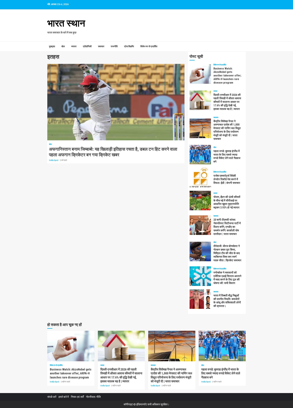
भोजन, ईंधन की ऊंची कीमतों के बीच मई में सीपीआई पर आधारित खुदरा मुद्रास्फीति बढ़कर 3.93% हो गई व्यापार (200, 200)
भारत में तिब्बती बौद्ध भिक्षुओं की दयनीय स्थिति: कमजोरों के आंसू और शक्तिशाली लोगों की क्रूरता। (200, 299)
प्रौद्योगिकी (87, 46)
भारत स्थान (66, 23)
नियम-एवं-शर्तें (77, 396)
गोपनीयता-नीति (93, 396)
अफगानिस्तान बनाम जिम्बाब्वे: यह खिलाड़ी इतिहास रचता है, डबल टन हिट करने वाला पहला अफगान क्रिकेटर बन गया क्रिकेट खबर (115, 102)
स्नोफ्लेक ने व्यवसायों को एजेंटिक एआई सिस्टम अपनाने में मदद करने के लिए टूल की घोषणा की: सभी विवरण (200, 276)
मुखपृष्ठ (52, 46)
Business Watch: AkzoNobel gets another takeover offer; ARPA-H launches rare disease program (200, 74)
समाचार (101, 46)
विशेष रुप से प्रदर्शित (148, 46)
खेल (63, 46)
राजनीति (114, 46)
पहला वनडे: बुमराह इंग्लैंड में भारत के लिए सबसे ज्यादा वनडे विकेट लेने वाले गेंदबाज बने (200, 154)
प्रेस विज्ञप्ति (129, 46)
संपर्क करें (51, 396)
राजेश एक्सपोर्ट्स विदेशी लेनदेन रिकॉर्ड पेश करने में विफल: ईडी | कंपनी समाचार (200, 177)
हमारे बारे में (63, 396)
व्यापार (73, 46)
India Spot (54, 160)
